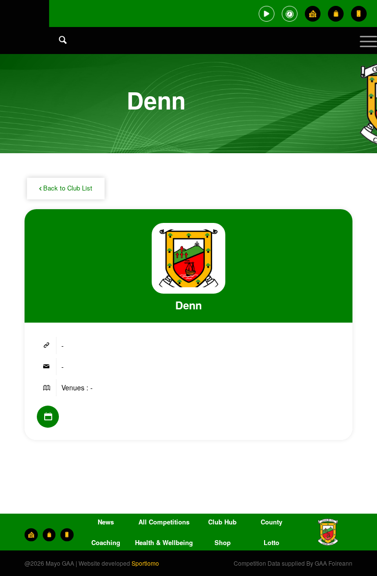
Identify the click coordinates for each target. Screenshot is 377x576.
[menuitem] (58, 49)
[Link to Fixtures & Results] (48, 417)
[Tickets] (313, 14)
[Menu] (363, 49)
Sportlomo (145, 563)
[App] (359, 14)
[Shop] (336, 14)
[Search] (58, 39)
